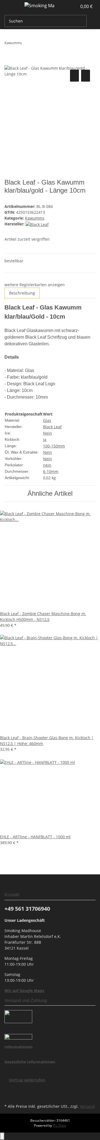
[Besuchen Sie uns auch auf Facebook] (8, 1089)
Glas (47, 420)
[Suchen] (91, 21)
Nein (47, 433)
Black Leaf (52, 426)
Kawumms (34, 218)
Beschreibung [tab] (22, 293)
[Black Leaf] (37, 224)
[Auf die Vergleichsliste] (74, 76)
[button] (67, 6)
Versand (87, 1106)
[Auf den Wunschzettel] (85, 76)
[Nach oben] (2, 1136)
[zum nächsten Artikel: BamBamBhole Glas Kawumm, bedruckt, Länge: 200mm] (26, 44)
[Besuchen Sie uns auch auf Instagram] (8, 1096)
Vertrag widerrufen (27, 1080)
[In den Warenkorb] (8, 62)
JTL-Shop (59, 1125)
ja (44, 439)
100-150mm (54, 446)
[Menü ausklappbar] (11, 6)
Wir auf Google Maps (24, 990)
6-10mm (50, 471)
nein (47, 465)
